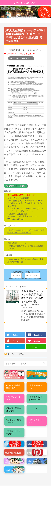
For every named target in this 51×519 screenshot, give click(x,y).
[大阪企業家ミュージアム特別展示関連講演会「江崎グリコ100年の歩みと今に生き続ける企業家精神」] (25, 120)
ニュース (33, 408)
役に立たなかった (32, 275)
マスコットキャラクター (13, 432)
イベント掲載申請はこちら (13, 386)
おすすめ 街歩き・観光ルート (35, 398)
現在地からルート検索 (15, 186)
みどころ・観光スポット (13, 421)
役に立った (16, 275)
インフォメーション (13, 398)
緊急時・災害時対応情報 (13, 409)
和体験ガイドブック (36, 421)
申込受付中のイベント (36, 386)
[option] (25, 12)
